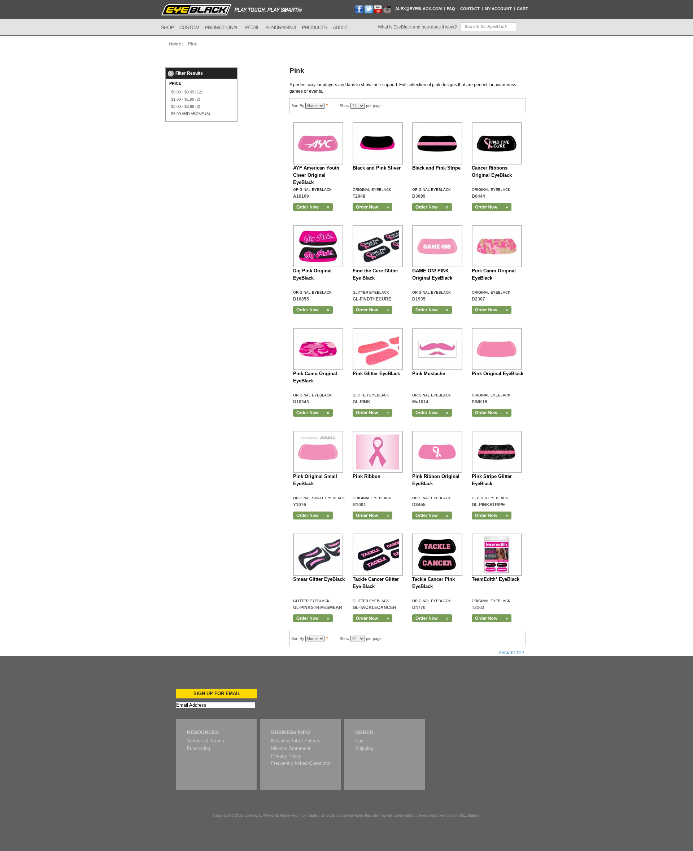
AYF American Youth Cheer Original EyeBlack (316, 175)
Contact (470, 8)
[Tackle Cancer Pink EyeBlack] (437, 555)
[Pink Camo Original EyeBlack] (318, 349)
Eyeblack (253, 815)
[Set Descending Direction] (327, 106)
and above (187, 113)
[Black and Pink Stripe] (437, 143)
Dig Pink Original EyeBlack (312, 274)
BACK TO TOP (511, 653)
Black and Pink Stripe (436, 168)
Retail (252, 27)
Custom (189, 27)
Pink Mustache (428, 373)
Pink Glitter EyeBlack (376, 373)
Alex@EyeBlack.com (418, 8)
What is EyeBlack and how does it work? (417, 27)
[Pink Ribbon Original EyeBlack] (437, 452)
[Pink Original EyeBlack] (497, 349)
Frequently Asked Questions (300, 763)
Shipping (364, 748)
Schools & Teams (205, 740)
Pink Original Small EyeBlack (315, 480)
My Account (498, 8)
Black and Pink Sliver (377, 168)
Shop (167, 27)
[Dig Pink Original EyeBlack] (318, 246)
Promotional (222, 27)
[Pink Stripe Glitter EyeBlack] (497, 452)
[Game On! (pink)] (437, 246)
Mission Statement (290, 748)
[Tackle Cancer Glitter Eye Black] (378, 555)
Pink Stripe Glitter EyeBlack (492, 480)
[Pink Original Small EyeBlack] (318, 452)
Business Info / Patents (296, 740)
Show (344, 106)
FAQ (451, 8)
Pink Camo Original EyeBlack (494, 274)
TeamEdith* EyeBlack (495, 579)
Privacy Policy (286, 756)
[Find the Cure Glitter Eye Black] (378, 246)
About (340, 27)
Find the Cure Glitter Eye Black (375, 274)
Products (314, 27)
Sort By (297, 106)
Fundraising (280, 27)
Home (175, 44)
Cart (522, 8)
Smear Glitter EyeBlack (319, 579)
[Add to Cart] (313, 207)
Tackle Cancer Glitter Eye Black (376, 582)
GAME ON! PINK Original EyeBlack (432, 274)
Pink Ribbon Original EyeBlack (435, 480)
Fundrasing (198, 748)
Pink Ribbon (366, 476)
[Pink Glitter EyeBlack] (378, 349)
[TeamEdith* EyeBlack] (497, 555)
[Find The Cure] (497, 143)
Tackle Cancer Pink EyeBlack (433, 582)
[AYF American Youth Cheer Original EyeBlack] (318, 143)
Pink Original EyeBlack (497, 373)
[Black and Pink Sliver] (378, 143)
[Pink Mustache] (437, 349)
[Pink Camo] (497, 246)
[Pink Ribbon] (378, 452)
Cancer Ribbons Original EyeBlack (492, 171)
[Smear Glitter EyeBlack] (318, 555)
